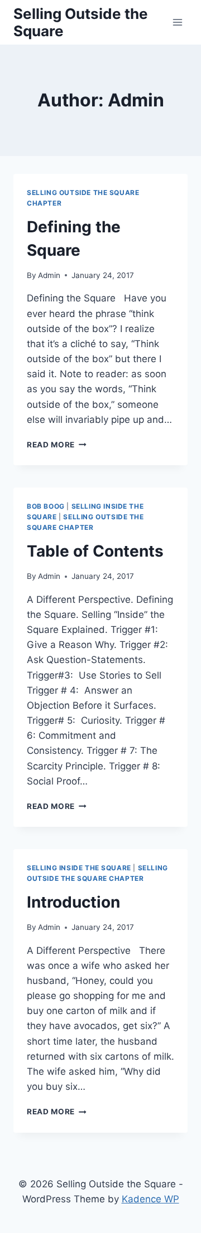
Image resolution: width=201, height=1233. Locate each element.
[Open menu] (177, 22)
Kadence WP (150, 1199)
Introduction (73, 902)
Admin (49, 275)
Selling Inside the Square (79, 868)
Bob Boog (46, 506)
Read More (57, 444)
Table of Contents (95, 551)
